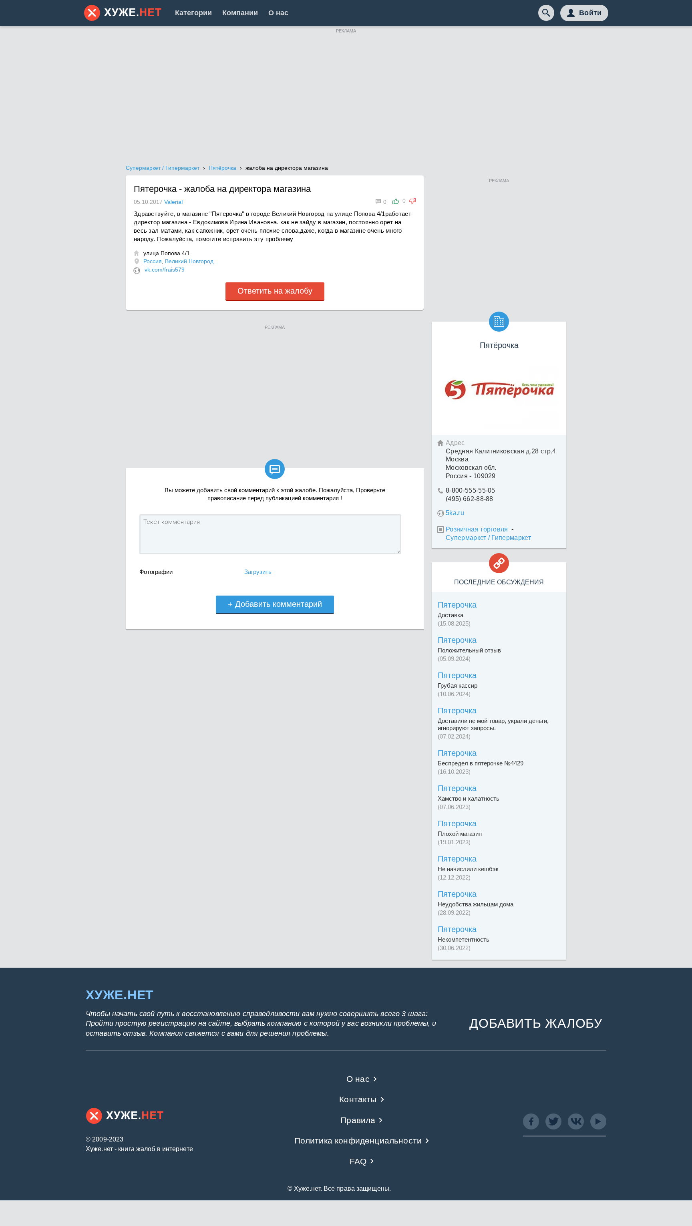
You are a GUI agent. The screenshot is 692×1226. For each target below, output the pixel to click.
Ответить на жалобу (274, 290)
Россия (152, 261)
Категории (193, 13)
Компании (240, 13)
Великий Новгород (189, 261)
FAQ (358, 1161)
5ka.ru (455, 512)
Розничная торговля (477, 529)
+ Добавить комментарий (275, 604)
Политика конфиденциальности (358, 1140)
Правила (357, 1120)
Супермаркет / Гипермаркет (488, 537)
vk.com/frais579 (165, 269)
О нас (278, 13)
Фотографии (156, 571)
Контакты (357, 1099)
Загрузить (258, 571)
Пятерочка (457, 604)
